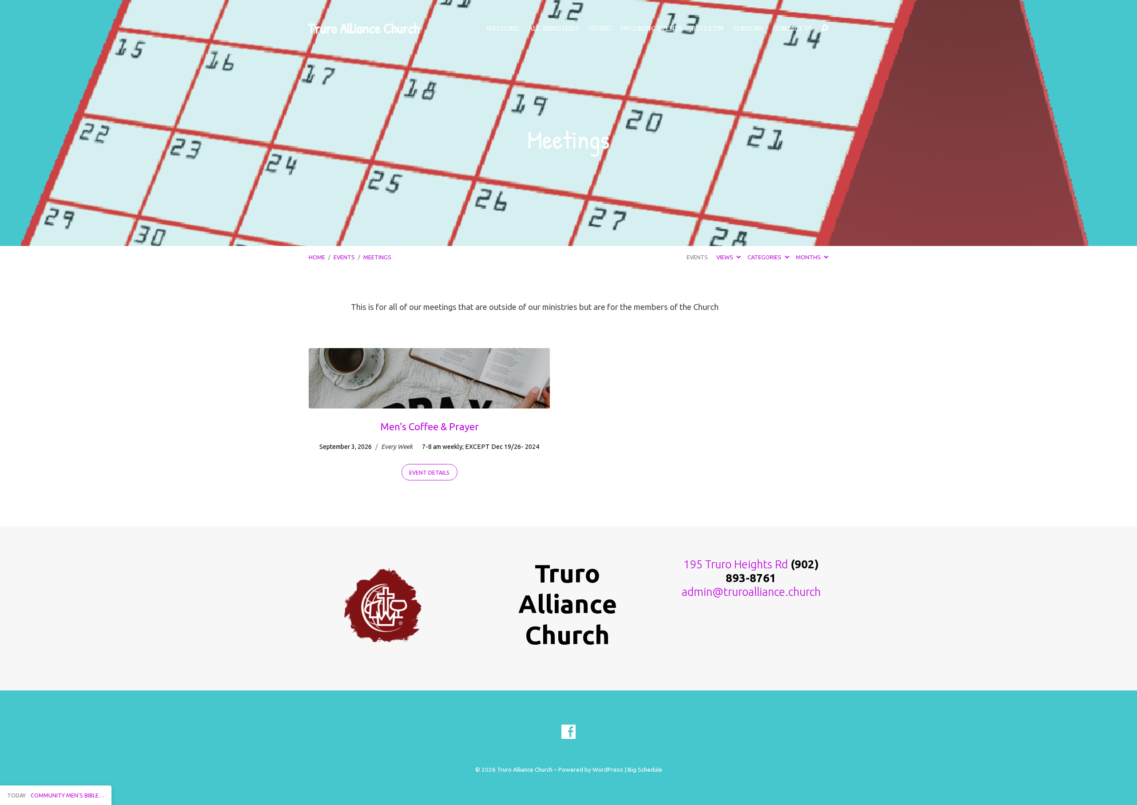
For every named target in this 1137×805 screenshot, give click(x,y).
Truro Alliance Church (364, 28)
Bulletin (708, 28)
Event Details (429, 473)
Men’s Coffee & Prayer (429, 426)
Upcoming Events (651, 28)
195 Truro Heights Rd (736, 564)
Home (317, 257)
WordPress (607, 769)
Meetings (377, 257)
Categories (765, 257)
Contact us (793, 28)
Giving (599, 28)
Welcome (502, 28)
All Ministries (554, 28)
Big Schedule (645, 769)
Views (725, 257)
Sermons (748, 28)
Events (344, 257)
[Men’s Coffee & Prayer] (429, 402)
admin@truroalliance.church (751, 591)
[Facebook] (568, 732)
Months (809, 257)
